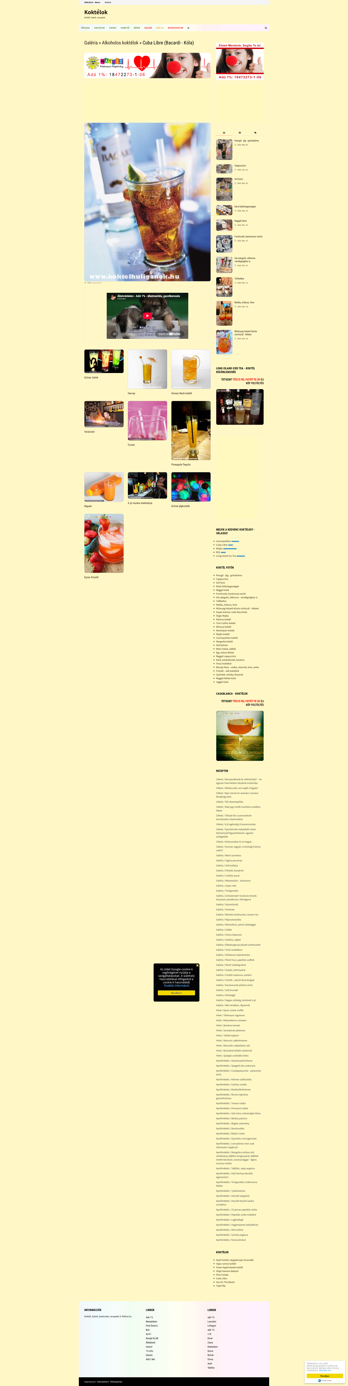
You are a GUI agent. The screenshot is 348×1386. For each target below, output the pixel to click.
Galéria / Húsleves (225, 909)
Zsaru (210, 1342)
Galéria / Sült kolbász (227, 865)
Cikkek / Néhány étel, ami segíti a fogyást (237, 788)
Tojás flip (220, 1285)
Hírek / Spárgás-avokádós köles (232, 1055)
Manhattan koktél (225, 630)
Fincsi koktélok (224, 663)
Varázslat (89, 431)
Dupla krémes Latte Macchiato (231, 612)
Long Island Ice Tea (226, 555)
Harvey (131, 393)
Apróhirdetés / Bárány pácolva (231, 1118)
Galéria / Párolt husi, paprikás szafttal (235, 959)
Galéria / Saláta (224, 929)
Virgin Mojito (222, 615)
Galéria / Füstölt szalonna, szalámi (233, 975)
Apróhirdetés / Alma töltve (229, 1229)
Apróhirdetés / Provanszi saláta (232, 1108)
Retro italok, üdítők (226, 648)
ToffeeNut (239, 278)
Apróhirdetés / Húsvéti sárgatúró (233, 1195)
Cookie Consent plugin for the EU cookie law (325, 1380)
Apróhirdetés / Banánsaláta (230, 1128)
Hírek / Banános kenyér (228, 1025)
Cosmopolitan (223, 541)
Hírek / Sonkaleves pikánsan (230, 1030)
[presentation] (224, 133)
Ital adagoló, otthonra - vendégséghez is (245, 260)
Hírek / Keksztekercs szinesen (231, 1020)
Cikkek (112, 27)
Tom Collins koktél (225, 623)
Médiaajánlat (116, 1381)
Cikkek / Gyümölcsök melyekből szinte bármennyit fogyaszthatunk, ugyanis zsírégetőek (236, 833)
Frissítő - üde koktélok (227, 670)
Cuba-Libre (222, 544)
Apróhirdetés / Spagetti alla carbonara (235, 1065)
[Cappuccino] (224, 165)
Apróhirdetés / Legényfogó (229, 1219)
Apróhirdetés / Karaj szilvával (231, 1239)
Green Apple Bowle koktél (229, 1267)
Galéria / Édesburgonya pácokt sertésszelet (238, 944)
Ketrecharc (213, 1346)
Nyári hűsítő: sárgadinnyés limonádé (235, 1260)
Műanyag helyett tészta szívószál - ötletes (245, 333)
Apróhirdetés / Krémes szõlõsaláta (233, 1079)
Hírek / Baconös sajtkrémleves (231, 1040)
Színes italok (91, 377)
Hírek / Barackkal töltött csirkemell (234, 1050)
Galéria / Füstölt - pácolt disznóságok (235, 980)
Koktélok (96, 12)
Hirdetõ (125, 27)
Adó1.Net (150, 1359)
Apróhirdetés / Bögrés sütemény (232, 1123)
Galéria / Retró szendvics (228, 855)
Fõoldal (85, 27)
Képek (137, 27)
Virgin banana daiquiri (227, 1271)
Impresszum (90, 1381)
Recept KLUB (152, 1338)
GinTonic (238, 179)
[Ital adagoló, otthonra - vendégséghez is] (224, 258)
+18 (209, 1334)
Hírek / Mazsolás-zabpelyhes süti (233, 1045)
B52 (218, 552)
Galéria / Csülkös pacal (228, 875)
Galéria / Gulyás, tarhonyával (231, 969)
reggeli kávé (222, 681)
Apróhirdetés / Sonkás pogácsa (232, 1234)
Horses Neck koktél (181, 393)
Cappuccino (240, 165)
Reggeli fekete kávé (226, 678)
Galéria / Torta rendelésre (229, 949)
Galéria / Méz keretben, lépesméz (233, 1005)
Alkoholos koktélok (120, 43)
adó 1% (211, 1317)
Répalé (88, 506)
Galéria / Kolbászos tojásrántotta (233, 954)
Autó (210, 1363)
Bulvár (148, 27)
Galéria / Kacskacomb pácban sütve (234, 985)
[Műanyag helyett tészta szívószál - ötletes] (224, 331)
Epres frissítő (91, 577)
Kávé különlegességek (245, 206)
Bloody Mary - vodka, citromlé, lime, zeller (237, 667)
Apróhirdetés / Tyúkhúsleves (230, 1190)
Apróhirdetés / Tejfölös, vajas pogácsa (235, 1168)
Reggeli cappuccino (226, 656)
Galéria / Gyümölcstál (227, 904)
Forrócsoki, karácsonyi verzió (248, 236)
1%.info (149, 1351)
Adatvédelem (103, 1381)
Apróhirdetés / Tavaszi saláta (231, 1103)
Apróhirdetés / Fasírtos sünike (231, 1084)
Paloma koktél (223, 619)
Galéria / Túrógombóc (227, 890)
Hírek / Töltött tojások (227, 1035)
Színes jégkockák (180, 506)
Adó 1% (160, 27)
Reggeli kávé (240, 220)
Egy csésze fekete (225, 652)
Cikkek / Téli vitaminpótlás (229, 801)
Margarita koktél (224, 641)
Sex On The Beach (225, 1282)
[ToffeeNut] (224, 279)
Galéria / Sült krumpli (227, 990)
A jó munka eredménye (140, 503)
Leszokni (212, 1321)
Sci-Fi (148, 1334)
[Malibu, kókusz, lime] (224, 302)
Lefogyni (212, 1325)
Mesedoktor (151, 1321)
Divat (210, 1338)
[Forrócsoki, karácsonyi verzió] (224, 236)
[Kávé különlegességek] (224, 206)
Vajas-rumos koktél (226, 1263)
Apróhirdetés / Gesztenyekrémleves (234, 1060)
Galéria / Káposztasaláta (228, 919)
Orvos (210, 1359)
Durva (210, 1351)
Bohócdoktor (175, 27)
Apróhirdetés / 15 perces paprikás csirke (236, 1209)
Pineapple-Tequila (181, 464)
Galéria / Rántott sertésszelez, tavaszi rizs (237, 914)
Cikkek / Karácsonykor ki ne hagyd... (234, 841)
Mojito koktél (223, 634)
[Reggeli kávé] (224, 221)
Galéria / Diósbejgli (225, 995)
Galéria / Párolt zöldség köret (231, 964)
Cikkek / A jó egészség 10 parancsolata (236, 824)
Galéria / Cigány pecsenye (229, 860)
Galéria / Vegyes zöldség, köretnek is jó (236, 1000)
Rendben (324, 1376)
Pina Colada (222, 1274)
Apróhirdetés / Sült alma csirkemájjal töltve (238, 1113)
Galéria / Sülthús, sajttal (228, 939)
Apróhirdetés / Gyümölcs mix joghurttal (236, 1138)
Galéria (91, 43)
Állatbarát (150, 1342)
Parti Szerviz (152, 1325)
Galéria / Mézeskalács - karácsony (233, 880)
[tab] (224, 133)
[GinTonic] (224, 179)
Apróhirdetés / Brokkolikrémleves (233, 1089)
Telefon (211, 1367)
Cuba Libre (221, 1278)
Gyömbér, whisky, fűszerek (229, 674)
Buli (148, 1329)
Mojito (219, 548)
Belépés (108, 2)
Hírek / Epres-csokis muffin (230, 1010)
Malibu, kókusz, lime (244, 302)
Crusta (131, 444)
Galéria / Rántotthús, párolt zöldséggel (236, 924)
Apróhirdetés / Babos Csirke (230, 1133)
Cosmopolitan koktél (227, 637)
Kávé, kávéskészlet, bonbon (230, 659)
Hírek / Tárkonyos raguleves (230, 1015)
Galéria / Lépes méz (226, 885)
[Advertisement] (147, 101)
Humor (149, 1346)
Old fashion (222, 645)
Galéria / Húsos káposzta (229, 934)
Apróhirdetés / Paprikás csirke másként (236, 1214)
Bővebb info (325, 1370)
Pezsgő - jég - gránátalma (246, 140)
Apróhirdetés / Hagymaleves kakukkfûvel (237, 1224)
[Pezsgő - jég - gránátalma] (224, 141)
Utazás (149, 1355)
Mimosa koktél (223, 626)
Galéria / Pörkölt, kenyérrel (230, 870)
